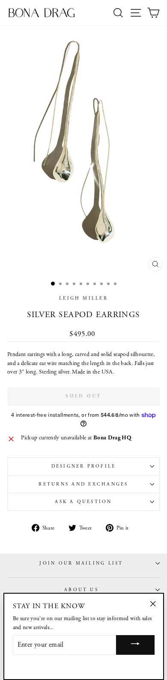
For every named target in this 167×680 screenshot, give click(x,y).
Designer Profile (83, 466)
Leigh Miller (83, 298)
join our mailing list (81, 563)
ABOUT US (81, 590)
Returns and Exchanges (83, 484)
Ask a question (83, 502)
